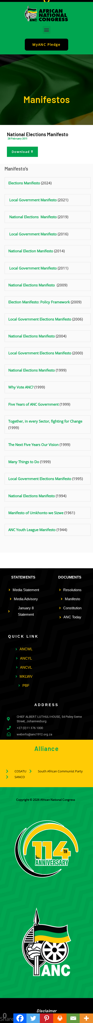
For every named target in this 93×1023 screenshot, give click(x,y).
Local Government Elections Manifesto (39, 319)
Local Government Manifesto (33, 199)
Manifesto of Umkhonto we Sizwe (35, 512)
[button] (47, 30)
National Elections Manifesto (33, 216)
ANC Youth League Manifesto (32, 529)
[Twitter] (33, 1018)
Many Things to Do (23, 461)
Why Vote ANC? (20, 387)
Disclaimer (46, 1010)
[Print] (60, 1018)
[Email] (73, 1018)
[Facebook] (20, 1018)
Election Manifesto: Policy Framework (39, 302)
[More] (86, 1018)
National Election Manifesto (30, 250)
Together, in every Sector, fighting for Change (45, 421)
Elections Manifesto (24, 183)
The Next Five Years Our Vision (33, 444)
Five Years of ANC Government (33, 404)
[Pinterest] (46, 1018)
